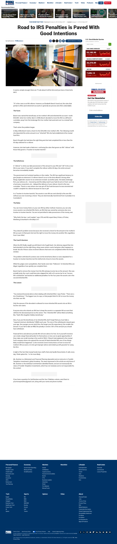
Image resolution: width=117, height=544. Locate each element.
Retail (43, 484)
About (81, 494)
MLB (25, 501)
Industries (45, 482)
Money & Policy (28, 469)
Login (101, 3)
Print (60, 41)
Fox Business (10, 3)
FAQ (80, 505)
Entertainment (83, 467)
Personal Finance (21, 3)
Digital (7, 497)
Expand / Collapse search (97, 3)
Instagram (87, 532)
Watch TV (107, 3)
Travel (80, 471)
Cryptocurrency (46, 471)
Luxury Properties (102, 471)
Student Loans (10, 469)
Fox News (81, 515)
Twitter (53, 41)
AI (6, 509)
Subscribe (98, 116)
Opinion (45, 494)
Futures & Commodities (48, 473)
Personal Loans (10, 473)
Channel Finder (83, 497)
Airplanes (81, 476)
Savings (8, 476)
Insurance (8, 478)
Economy (33, 3)
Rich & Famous (83, 469)
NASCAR (26, 503)
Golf (25, 509)
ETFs (43, 478)
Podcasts (90, 3)
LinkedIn (97, 532)
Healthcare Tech (10, 505)
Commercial (100, 469)
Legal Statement (26, 535)
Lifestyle (58, 3)
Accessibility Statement (85, 513)
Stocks (44, 467)
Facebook (50, 41)
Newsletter (103, 532)
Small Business (28, 471)
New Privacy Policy (26, 531)
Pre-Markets (45, 486)
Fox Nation (81, 517)
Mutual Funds (46, 488)
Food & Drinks (82, 478)
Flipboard (93, 532)
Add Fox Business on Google (74, 40)
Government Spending (30, 467)
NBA (25, 499)
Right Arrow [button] (114, 13)
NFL (25, 497)
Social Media (9, 499)
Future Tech (9, 507)
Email (63, 41)
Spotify (106, 532)
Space (7, 511)
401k (7, 480)
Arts (80, 480)
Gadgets (8, 501)
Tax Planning (9, 484)
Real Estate (68, 3)
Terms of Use (102, 122)
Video (83, 3)
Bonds (44, 476)
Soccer (26, 507)
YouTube (90, 532)
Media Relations (83, 507)
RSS (100, 532)
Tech (76, 3)
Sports (26, 494)
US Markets (45, 469)
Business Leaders (47, 480)
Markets (41, 3)
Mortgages (9, 467)
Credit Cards (9, 471)
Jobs (80, 499)
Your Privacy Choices (41, 531)
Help (49, 531)
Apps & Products (83, 521)
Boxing (26, 505)
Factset (57, 533)
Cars (80, 473)
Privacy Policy (93, 122)
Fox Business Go (83, 519)
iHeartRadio (110, 532)
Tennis (26, 511)
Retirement (9, 482)
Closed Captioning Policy (85, 511)
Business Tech (10, 503)
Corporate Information (85, 509)
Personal (99, 467)
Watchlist (50, 3)
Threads (57, 41)
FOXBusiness (19, 41)
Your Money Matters (36, 22)
